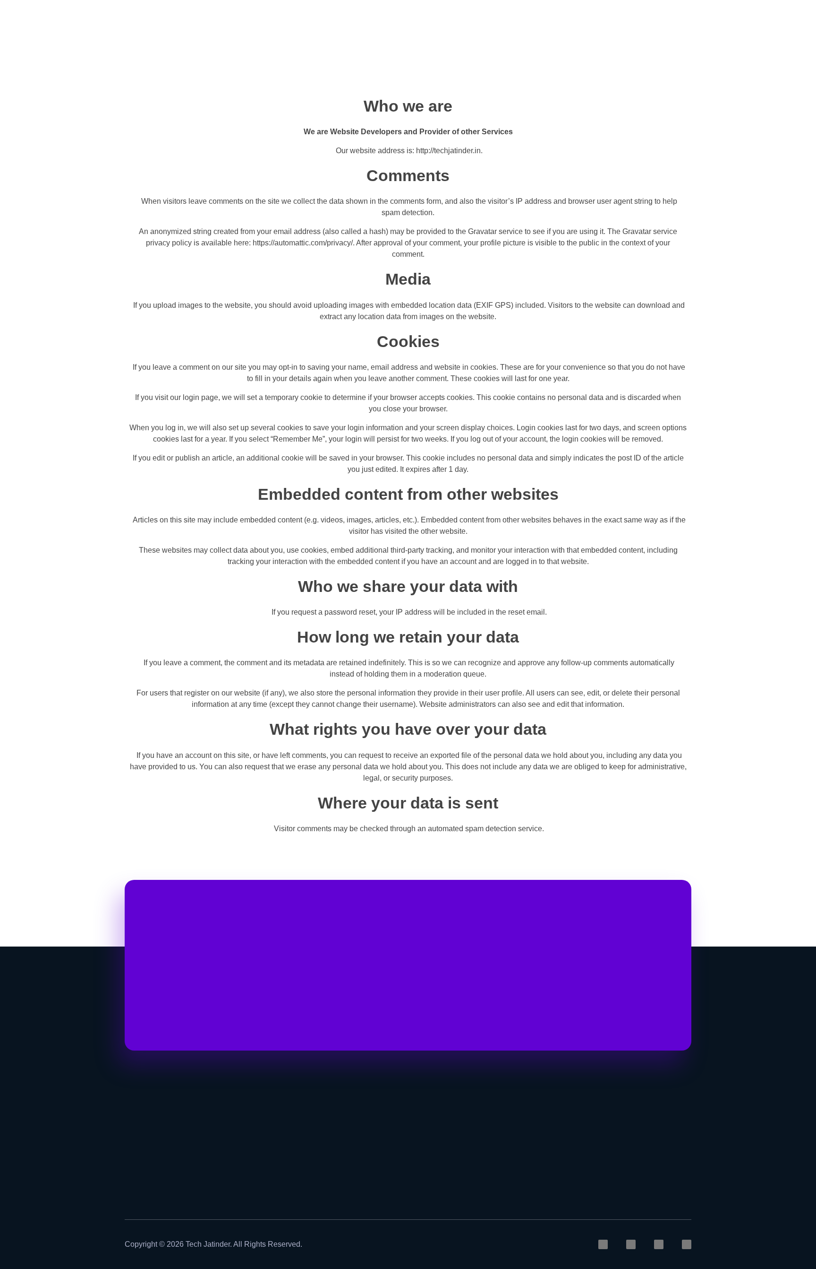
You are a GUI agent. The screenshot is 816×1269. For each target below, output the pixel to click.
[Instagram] (603, 1244)
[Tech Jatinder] (143, 27)
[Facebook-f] (658, 1244)
